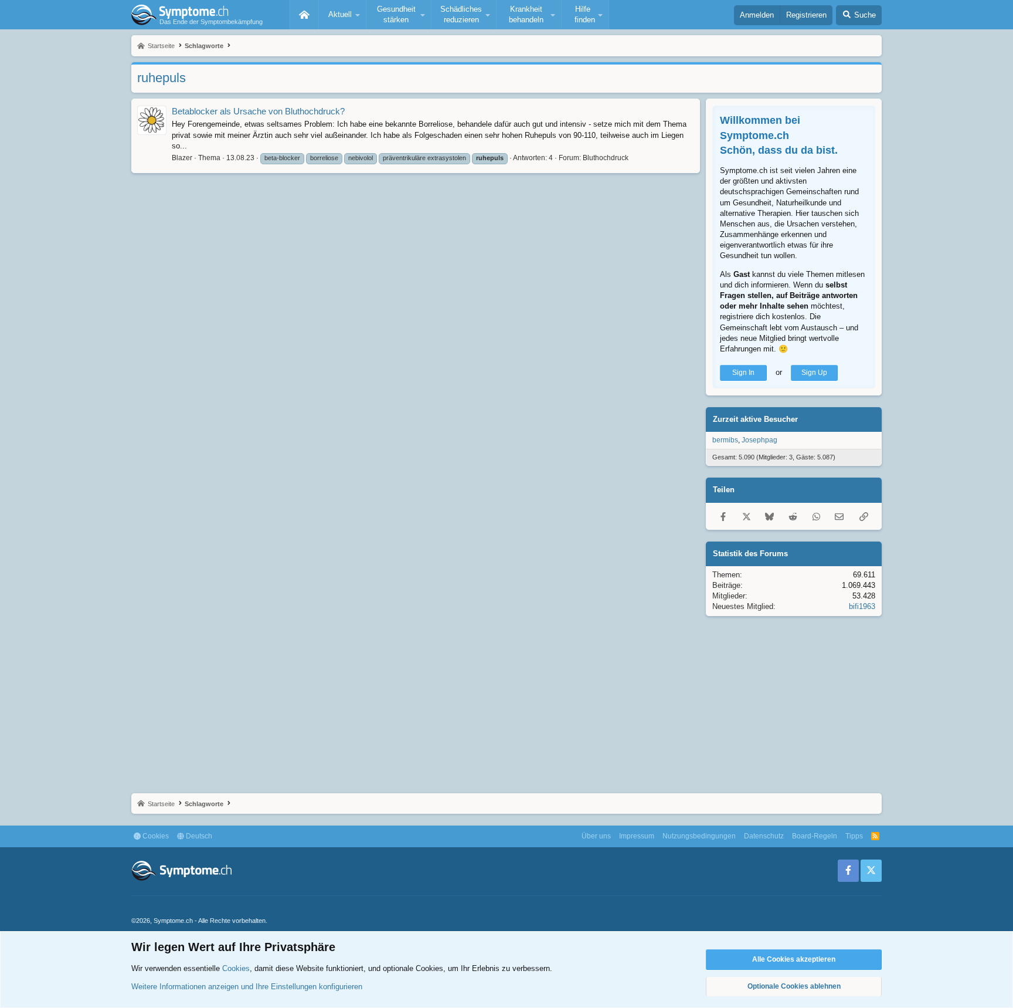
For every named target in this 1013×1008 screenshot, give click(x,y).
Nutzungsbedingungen (699, 836)
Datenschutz (764, 836)
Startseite (304, 14)
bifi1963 (862, 606)
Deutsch (198, 836)
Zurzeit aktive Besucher (755, 419)
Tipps (854, 836)
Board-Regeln (814, 836)
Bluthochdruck (605, 158)
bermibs (725, 440)
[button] (342, 14)
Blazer (182, 158)
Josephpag (759, 440)
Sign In (743, 372)
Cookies (155, 836)
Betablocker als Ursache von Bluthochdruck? (258, 111)
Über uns (596, 836)
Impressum (636, 836)
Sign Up (814, 372)
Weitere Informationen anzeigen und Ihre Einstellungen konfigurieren (246, 986)
